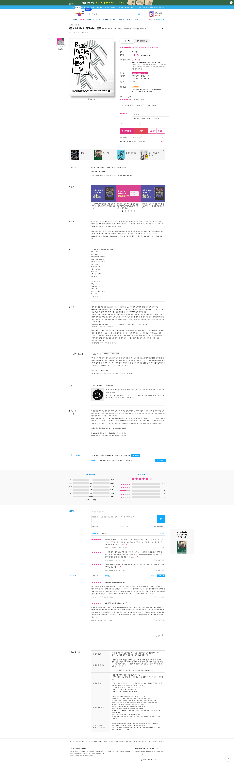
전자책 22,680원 (142, 41)
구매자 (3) (95, 533)
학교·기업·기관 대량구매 (157, 741)
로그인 (140, 7)
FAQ (157, 754)
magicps (93, 620)
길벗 (79, 32)
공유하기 (162, 28)
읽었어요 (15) (130, 460)
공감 (163, 547)
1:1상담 (135, 653)
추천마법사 (88, 19)
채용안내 (78, 741)
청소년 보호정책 (103, 741)
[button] (122, 211)
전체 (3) (103, 533)
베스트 (95, 19)
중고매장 (113, 7)
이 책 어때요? (160, 460)
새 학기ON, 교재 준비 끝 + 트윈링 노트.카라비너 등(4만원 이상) (139, 47)
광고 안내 (147, 741)
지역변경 (151, 91)
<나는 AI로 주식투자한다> (119, 389)
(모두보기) (129, 373)
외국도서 (93, 7)
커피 (132, 7)
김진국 (106, 560)
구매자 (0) (95, 576)
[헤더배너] (156, 14)
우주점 (118, 7)
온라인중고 (106, 7)
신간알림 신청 (102, 171)
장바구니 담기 (126, 131)
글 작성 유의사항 (158, 526)
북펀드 (136, 19)
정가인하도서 (113, 19)
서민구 (70, 32)
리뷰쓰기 (161, 575)
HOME (72, 7)
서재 (153, 19)
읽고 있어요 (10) (117, 460)
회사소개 (72, 741)
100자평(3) (135, 99)
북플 (150, 19)
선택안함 (136, 114)
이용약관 (84, 741)
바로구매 (141, 131)
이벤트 (106, 19)
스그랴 (106, 570)
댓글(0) (111, 597)
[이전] (74, 67)
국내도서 (77, 7)
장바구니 (161, 7)
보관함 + (161, 131)
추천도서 (121, 19)
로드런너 (107, 547)
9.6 (130, 99)
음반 (122, 7)
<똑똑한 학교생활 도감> (134, 389)
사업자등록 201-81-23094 (86, 751)
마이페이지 (150, 7)
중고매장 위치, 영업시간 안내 (150, 759)
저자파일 (106, 353)
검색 (139, 14)
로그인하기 (136, 455)
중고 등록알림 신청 (125, 137)
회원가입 (145, 7)
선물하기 (152, 131)
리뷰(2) (142, 99)
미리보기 (92, 99)
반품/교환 (141, 653)
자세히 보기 (156, 118)
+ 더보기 (151, 594)
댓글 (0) (125, 547)
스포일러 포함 (124, 526)
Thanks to (157, 547)
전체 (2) (107, 576)
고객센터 (156, 7)
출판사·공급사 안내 (139, 741)
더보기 (96, 296)
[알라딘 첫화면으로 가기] (79, 14)
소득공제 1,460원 (151, 105)
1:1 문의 (142, 754)
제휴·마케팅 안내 (119, 741)
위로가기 (227, 759)
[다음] (108, 67)
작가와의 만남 (129, 19)
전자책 (83, 7)
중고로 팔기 (136, 137)
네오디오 (93, 597)
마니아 (93, 460)
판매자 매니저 (128, 741)
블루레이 (127, 7)
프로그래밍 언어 (113, 175)
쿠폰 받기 (139, 73)
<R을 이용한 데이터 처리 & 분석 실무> (107, 373)
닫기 (231, 2)
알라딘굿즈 (99, 7)
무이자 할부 (138, 105)
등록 (161, 519)
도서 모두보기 (99, 385)
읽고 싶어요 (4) (104, 460)
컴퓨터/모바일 (102, 175)
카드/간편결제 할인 (125, 105)
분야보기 (74, 19)
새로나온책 (101, 19)
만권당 (87, 7)
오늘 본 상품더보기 (159, 635)
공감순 (152, 575)
